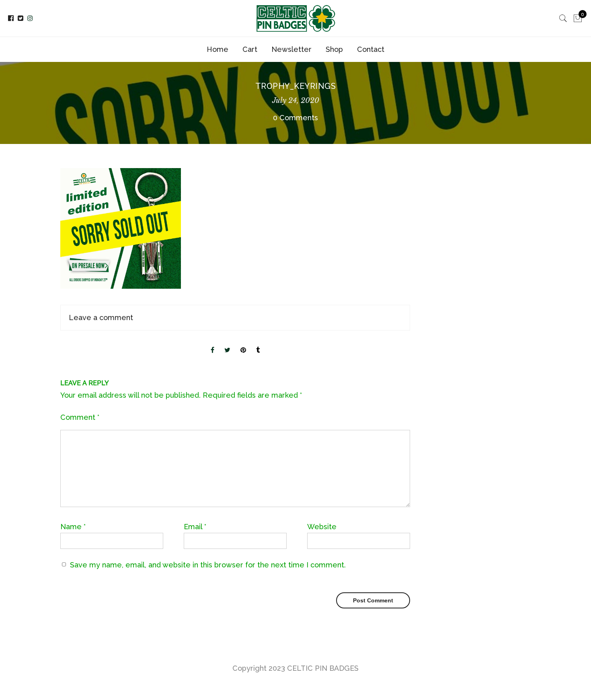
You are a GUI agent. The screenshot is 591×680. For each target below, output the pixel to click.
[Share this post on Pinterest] (243, 343)
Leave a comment (101, 317)
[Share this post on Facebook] (212, 343)
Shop (334, 49)
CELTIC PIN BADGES (323, 668)
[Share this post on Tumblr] (258, 343)
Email (195, 526)
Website (322, 526)
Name (73, 526)
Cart (249, 49)
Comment (79, 417)
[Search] (563, 18)
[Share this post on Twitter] (227, 343)
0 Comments (295, 117)
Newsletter (291, 49)
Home (217, 49)
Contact (370, 49)
